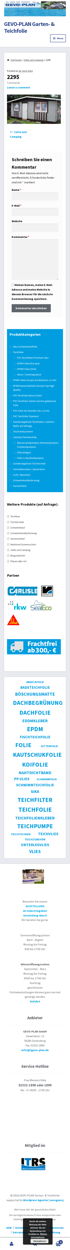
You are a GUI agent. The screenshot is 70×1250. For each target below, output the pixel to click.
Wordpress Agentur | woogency (43, 1200)
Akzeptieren (39, 1241)
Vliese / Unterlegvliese (29, 374)
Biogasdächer (17, 555)
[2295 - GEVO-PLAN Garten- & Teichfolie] (34, 123)
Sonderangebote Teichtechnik (29, 463)
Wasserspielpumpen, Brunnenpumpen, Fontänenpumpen (38, 444)
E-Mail (17, 205)
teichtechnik (21, 834)
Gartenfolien (20, 486)
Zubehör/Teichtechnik (25, 437)
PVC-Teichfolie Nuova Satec (27, 395)
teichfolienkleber (35, 818)
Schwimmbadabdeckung (26, 480)
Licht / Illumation (21, 474)
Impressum (56, 1227)
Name (16, 190)
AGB (9, 1227)
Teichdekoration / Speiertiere (29, 469)
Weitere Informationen (39, 1236)
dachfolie (35, 712)
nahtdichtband (35, 772)
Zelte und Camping (34, 60)
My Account (11, 1244)
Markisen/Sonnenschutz (23, 544)
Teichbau (15, 516)
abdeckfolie (35, 682)
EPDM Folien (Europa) (28, 363)
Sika (35, 791)
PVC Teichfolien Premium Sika (32, 357)
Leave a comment (18, 87)
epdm (35, 729)
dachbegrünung (38, 702)
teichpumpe (35, 826)
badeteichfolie (35, 687)
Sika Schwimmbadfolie (25, 346)
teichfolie (35, 809)
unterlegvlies (35, 844)
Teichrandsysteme (23, 431)
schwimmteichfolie (35, 785)
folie (23, 745)
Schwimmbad (17, 527)
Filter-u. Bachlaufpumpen (30, 458)
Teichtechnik (17, 522)
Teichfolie (18, 352)
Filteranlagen (24, 452)
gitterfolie (49, 746)
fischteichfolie (35, 737)
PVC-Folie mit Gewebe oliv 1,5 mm (31, 410)
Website (17, 221)
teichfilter (35, 799)
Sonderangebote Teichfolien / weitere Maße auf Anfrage (33, 424)
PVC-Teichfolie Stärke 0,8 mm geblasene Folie (34, 403)
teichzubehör (35, 839)
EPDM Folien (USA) (26, 369)
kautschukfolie (37, 754)
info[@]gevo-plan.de (35, 1050)
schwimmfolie (47, 779)
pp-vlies (21, 778)
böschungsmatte (35, 694)
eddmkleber (35, 720)
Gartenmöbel (17, 538)
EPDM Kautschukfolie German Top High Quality (33, 388)
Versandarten (22, 1232)
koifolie (35, 764)
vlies (35, 851)
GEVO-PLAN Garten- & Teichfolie (29, 27)
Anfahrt (35, 1001)
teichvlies (48, 833)
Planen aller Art (18, 561)
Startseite (16, 60)
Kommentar (20, 237)
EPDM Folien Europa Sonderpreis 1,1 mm (34, 380)
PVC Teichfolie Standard (26, 416)
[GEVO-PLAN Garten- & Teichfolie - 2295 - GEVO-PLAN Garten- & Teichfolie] (35, 18)
